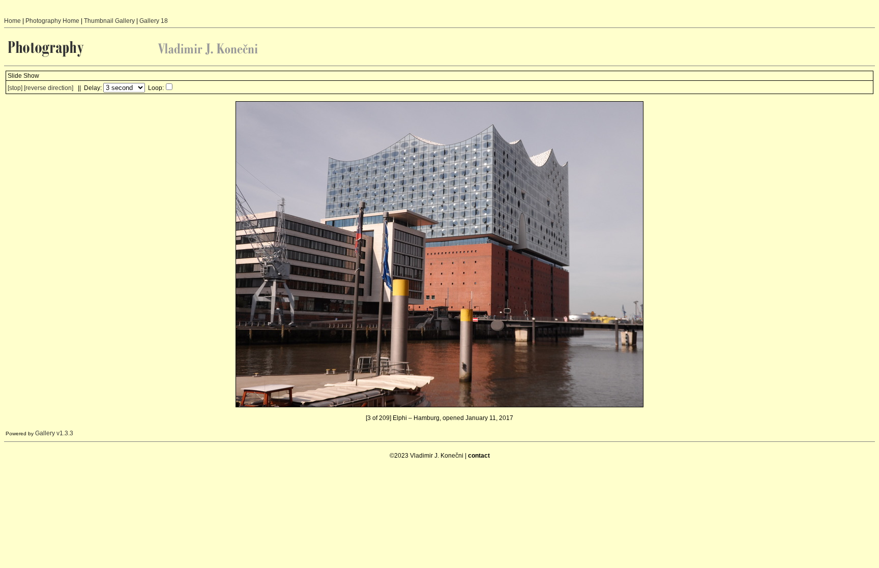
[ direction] (48, 88)
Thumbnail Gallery (109, 20)
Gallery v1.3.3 (54, 433)
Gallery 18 (153, 20)
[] (15, 88)
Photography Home (52, 20)
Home (12, 20)
